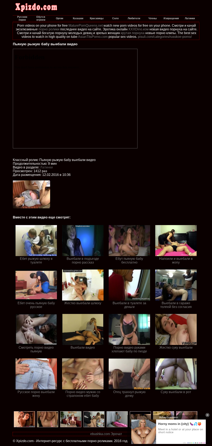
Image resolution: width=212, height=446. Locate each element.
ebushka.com (100, 434)
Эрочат (116, 434)
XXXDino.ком (138, 29)
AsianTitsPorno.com (93, 36)
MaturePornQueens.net (86, 25)
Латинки (46, 167)
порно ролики (49, 29)
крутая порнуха (133, 33)
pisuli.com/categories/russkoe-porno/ (165, 36)
